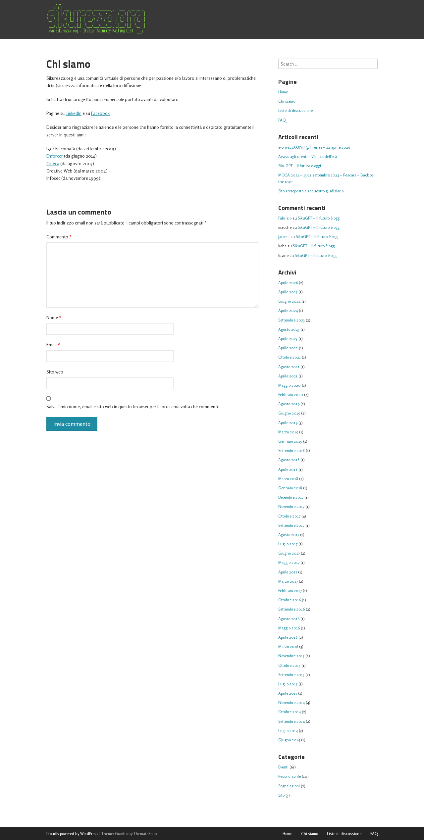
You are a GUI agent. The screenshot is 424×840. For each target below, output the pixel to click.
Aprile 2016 (287, 637)
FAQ (282, 120)
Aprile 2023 (287, 338)
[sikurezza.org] (96, 18)
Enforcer (54, 156)
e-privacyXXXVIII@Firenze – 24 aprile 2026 (314, 147)
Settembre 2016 (291, 609)
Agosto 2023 (288, 329)
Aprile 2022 (288, 347)
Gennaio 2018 (290, 487)
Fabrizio (285, 218)
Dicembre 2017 (290, 497)
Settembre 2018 (291, 450)
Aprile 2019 (287, 422)
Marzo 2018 (288, 478)
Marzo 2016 (288, 646)
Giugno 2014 (289, 739)
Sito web (54, 371)
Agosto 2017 (288, 534)
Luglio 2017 (287, 543)
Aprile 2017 (287, 571)
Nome (53, 317)
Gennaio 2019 (290, 441)
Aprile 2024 (288, 310)
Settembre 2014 (291, 721)
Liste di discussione (295, 110)
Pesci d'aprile (289, 776)
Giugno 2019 (289, 413)
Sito (281, 795)
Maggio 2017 (288, 562)
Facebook (100, 113)
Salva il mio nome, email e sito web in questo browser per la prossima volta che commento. (133, 406)
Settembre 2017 (291, 525)
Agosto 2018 (288, 459)
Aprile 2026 (288, 282)
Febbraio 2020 (290, 394)
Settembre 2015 (291, 674)
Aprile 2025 (287, 291)
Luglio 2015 (287, 683)
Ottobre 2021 (289, 357)
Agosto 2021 (288, 366)
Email (53, 344)
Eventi (283, 767)
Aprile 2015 (287, 693)
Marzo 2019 (288, 431)
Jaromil (284, 236)
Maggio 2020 (289, 385)
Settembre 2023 (291, 320)
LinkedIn (73, 113)
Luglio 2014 (288, 730)
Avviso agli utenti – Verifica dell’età (307, 156)
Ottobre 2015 (289, 665)
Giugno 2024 (289, 301)
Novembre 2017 (291, 506)
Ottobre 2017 (289, 516)
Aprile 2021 (287, 375)
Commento (59, 236)
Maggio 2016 (289, 627)
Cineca (52, 163)
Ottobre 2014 (289, 711)
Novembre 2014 (291, 702)
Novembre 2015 (291, 655)
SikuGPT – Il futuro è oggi (299, 165)
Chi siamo (286, 101)
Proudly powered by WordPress (72, 833)
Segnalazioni (289, 785)
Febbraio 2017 (290, 590)
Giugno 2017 (289, 553)
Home (283, 91)
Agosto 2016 (288, 618)
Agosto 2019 (288, 403)
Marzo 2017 (288, 581)
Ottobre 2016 (289, 599)
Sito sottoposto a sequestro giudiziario (311, 190)
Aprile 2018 (287, 469)
